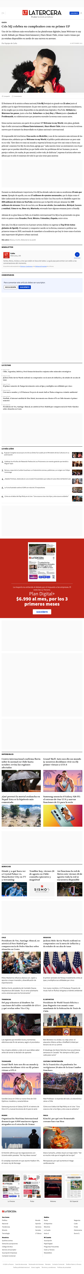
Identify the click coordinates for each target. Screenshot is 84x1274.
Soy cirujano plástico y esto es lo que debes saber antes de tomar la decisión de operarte (21, 1051)
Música (12, 240)
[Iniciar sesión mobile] (81, 13)
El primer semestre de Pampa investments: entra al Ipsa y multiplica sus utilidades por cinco (37, 386)
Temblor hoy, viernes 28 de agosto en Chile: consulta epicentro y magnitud (41, 875)
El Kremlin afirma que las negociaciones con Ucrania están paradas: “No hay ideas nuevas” (19, 1154)
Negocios (47, 937)
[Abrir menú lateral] (3, 13)
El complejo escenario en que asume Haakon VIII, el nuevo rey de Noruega (21, 1161)
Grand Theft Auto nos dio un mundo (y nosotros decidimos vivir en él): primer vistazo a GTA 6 (62, 762)
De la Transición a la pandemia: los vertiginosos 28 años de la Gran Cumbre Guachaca (62, 1067)
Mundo (4, 1115)
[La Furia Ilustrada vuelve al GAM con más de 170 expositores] (77, 490)
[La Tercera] (11, 1198)
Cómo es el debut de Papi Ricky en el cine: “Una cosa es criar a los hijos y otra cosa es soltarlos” (37, 496)
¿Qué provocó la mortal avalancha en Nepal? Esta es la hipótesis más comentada (21, 800)
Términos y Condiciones (26, 266)
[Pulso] (32, 1198)
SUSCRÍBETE (42, 612)
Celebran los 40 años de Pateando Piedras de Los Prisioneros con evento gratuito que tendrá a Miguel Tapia (36, 462)
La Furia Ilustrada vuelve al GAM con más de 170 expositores (24, 488)
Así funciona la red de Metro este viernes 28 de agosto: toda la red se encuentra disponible (69, 875)
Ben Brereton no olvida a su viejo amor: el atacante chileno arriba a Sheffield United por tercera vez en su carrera (60, 1042)
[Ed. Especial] (74, 1198)
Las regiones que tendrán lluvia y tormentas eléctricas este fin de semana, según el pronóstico (21, 1040)
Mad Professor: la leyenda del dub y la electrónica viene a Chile (62, 1099)
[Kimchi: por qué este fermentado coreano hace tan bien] (62, 1138)
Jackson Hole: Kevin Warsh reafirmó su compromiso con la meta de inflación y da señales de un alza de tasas (41, 379)
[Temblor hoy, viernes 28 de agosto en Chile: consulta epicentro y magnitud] (42, 889)
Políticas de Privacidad (41, 266)
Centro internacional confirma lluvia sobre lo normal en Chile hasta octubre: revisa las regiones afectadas (21, 763)
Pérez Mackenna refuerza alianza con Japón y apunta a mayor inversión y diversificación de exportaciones (19, 980)
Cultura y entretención (53, 1061)
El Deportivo (48, 999)
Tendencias (6, 999)
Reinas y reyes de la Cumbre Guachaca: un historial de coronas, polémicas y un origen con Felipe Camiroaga (37, 471)
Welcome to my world (28, 240)
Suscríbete (25, 287)
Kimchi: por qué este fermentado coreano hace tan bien (59, 1120)
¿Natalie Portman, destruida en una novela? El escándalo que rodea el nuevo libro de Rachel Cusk (38, 479)
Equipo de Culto (11, 43)
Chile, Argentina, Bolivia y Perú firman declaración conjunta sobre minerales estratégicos (37, 372)
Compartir (7, 96)
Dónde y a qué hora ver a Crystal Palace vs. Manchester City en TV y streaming (14, 875)
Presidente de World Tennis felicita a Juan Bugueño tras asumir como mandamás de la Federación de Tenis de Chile (62, 1007)
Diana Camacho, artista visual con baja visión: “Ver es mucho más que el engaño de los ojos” (62, 1154)
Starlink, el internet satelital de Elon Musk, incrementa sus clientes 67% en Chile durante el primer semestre (40, 400)
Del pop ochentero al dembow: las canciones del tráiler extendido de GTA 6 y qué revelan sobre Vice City (21, 1005)
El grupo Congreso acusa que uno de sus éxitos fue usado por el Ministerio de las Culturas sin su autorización (36, 454)
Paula (45, 1115)
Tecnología (6, 1061)
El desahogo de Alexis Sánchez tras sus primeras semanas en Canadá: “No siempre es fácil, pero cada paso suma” (61, 1052)
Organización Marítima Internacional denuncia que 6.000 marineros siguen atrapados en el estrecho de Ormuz (20, 1121)
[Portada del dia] (42, 580)
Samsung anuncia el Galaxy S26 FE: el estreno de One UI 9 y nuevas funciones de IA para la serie (61, 800)
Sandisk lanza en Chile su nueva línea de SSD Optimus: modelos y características (19, 1099)
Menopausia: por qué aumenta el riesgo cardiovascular (58, 1161)
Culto (4, 22)
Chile (4, 937)
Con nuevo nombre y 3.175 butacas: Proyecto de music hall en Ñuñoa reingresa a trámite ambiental (40, 392)
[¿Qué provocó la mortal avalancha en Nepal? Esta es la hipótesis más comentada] (21, 816)
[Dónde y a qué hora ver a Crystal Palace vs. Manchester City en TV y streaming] (14, 889)
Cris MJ (17, 240)
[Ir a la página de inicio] (42, 13)
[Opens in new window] (53, 1198)
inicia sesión (10, 287)
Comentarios (18, 96)
